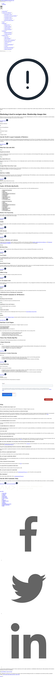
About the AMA (5, 35)
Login (3, 3)
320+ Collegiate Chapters (9, 317)
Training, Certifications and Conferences (9, 193)
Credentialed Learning (8, 18)
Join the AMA (4, 11)
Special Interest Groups (6, 208)
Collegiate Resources (7, 41)
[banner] (27, 82)
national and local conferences (41, 242)
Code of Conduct (5, 498)
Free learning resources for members (10, 15)
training (34, 242)
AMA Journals (5, 192)
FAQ (3, 499)
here (21, 439)
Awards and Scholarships (8, 44)
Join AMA (4, 4)
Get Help (5, 46)
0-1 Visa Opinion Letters (6, 199)
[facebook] (28, 560)
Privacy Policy (4, 497)
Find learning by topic (8, 14)
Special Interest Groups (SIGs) (31, 311)
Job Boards (4, 30)
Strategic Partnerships (8, 49)
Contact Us (4, 494)
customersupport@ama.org (18, 476)
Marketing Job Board (7, 32)
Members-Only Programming (7, 190)
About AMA (4, 493)
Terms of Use (4, 496)
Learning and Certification (6, 12)
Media (3, 505)
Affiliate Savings (5, 198)
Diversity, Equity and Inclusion (9, 40)
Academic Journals (7, 26)
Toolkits (4, 191)
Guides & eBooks (7, 27)
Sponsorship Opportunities (8, 47)
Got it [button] (1, 676)
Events (3, 21)
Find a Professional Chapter (4, 326)
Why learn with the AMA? (8, 20)
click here (28, 443)
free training (8, 242)
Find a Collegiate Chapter (4, 327)
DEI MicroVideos (5, 194)
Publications (4, 23)
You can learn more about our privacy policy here (11, 674)
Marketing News (7, 24)
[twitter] (28, 613)
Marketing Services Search (6, 503)
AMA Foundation (7, 38)
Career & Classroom (7, 29)
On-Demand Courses (7, 17)
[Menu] (1, 7)
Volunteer (6, 43)
